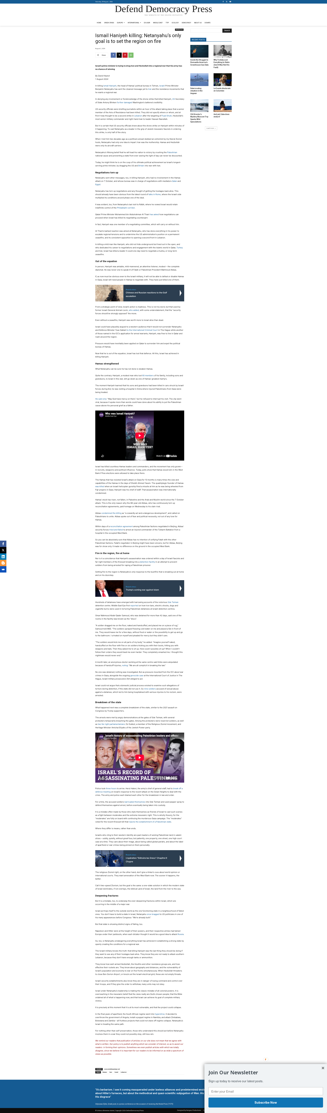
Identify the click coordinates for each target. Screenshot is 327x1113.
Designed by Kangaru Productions (105, 17)
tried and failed (116, 529)
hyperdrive (160, 1014)
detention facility (147, 562)
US (173, 99)
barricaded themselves (135, 802)
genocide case (136, 675)
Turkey (180, 247)
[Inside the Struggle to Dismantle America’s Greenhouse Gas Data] (199, 51)
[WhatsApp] (130, 55)
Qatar (174, 181)
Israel (116, 1072)
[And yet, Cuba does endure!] (223, 105)
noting (125, 665)
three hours (111, 788)
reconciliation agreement (121, 526)
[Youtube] (230, 1)
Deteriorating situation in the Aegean (196, 90)
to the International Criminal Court (142, 330)
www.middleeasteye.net (112, 1069)
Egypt (97, 184)
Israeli (162, 86)
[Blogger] (3, 563)
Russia (181, 934)
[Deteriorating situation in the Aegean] (199, 79)
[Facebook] (223, 1)
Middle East (179, 29)
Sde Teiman (173, 602)
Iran (150, 89)
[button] (265, 1072)
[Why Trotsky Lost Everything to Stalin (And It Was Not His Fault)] (223, 51)
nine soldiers (150, 689)
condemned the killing (111, 513)
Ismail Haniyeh (109, 86)
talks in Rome (155, 194)
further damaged (124, 102)
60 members (148, 375)
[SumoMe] (3, 569)
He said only (100, 399)
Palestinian (172, 152)
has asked (154, 214)
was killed (99, 486)
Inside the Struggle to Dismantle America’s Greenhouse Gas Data (199, 62)
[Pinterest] (125, 55)
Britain (141, 165)
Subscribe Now (266, 1102)
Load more (210, 128)
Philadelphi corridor (126, 208)
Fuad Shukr (167, 116)
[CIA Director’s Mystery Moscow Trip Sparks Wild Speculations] (199, 105)
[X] (226, 1)
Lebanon (138, 116)
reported (134, 605)
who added (134, 310)
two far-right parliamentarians (111, 724)
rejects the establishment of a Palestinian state (150, 822)
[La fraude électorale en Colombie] (223, 79)
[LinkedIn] (3, 556)
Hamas (104, 1072)
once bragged (153, 914)
